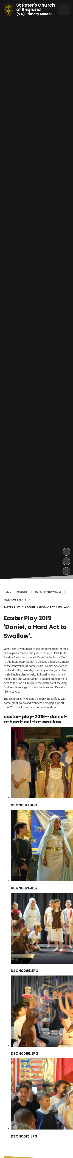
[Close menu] (64, 9)
